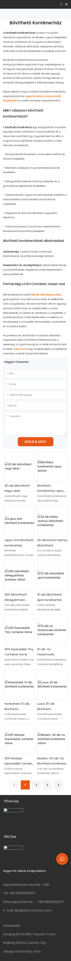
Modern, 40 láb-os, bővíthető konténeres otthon (52, 761)
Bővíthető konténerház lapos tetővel (50, 489)
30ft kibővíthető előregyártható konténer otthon (16, 598)
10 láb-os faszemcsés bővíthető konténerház (46, 652)
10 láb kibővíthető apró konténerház (49, 597)
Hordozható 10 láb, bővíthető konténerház (17, 707)
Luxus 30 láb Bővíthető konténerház (46, 707)
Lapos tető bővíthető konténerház (19, 542)
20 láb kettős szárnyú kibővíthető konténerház (52, 543)
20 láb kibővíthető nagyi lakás (17, 488)
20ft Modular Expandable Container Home (20, 761)
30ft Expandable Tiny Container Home (19, 652)
